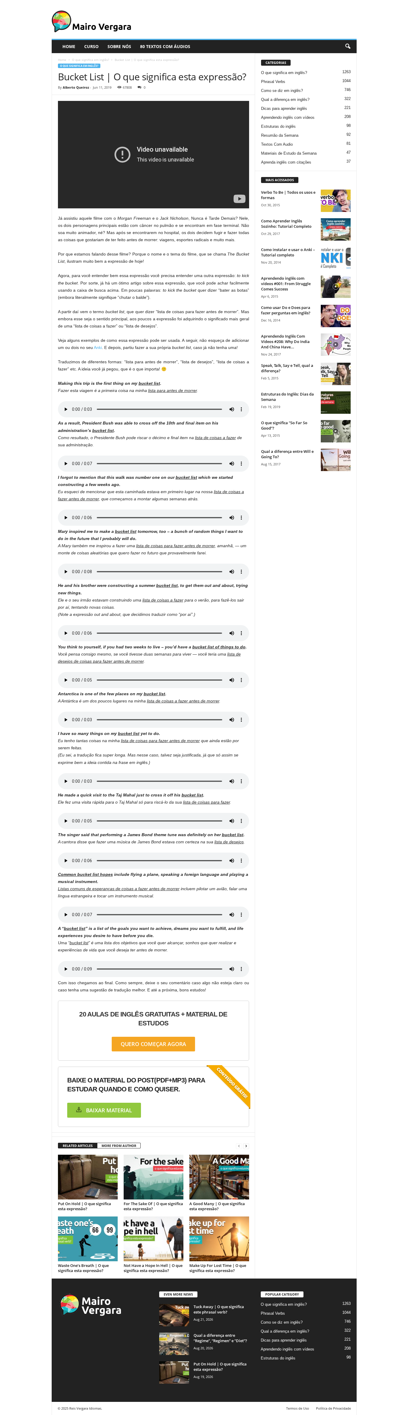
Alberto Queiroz (76, 87)
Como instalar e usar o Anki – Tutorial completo (288, 252)
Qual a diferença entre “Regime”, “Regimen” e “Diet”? (220, 1338)
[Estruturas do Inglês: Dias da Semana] (336, 402)
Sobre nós (119, 46)
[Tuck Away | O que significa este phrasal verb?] (174, 1315)
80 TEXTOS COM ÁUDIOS (165, 46)
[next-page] (246, 1146)
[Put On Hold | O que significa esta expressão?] (88, 1177)
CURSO (91, 46)
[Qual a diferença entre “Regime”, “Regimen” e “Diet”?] (174, 1344)
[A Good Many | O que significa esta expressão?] (219, 1177)
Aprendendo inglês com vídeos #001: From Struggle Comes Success (286, 284)
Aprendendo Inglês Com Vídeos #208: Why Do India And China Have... (285, 341)
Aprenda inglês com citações (286, 162)
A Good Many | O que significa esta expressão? (217, 1206)
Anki (98, 347)
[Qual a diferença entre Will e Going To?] (336, 460)
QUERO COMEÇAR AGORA (153, 1044)
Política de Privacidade (333, 1408)
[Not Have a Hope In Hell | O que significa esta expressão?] (153, 1238)
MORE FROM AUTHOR (119, 1145)
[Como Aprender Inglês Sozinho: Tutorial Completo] (336, 229)
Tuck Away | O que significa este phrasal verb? (219, 1309)
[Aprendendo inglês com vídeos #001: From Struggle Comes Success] (336, 287)
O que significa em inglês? (90, 60)
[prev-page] (239, 1146)
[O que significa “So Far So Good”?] (336, 431)
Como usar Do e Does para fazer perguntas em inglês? (285, 310)
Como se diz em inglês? (282, 90)
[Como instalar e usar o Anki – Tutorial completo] (336, 258)
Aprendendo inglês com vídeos (288, 117)
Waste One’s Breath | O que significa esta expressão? (83, 1268)
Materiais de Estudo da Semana (289, 153)
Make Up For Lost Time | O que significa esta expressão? (217, 1268)
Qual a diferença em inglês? (285, 99)
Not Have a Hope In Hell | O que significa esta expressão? (153, 1268)
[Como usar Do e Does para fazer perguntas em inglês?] (336, 316)
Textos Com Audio (277, 144)
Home (62, 60)
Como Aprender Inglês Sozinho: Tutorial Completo (286, 223)
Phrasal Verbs (273, 81)
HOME (68, 46)
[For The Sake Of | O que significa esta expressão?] (153, 1177)
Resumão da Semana (279, 135)
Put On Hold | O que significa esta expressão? (84, 1206)
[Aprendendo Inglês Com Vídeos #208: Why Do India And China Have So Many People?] (336, 344)
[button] (347, 46)
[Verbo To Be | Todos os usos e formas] (336, 201)
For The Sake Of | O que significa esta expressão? (153, 1206)
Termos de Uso (297, 1408)
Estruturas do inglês (278, 126)
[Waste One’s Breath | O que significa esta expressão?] (88, 1238)
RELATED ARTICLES (78, 1145)
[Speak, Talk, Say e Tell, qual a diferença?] (336, 374)
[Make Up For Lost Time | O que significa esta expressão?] (219, 1238)
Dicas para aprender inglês (284, 108)
